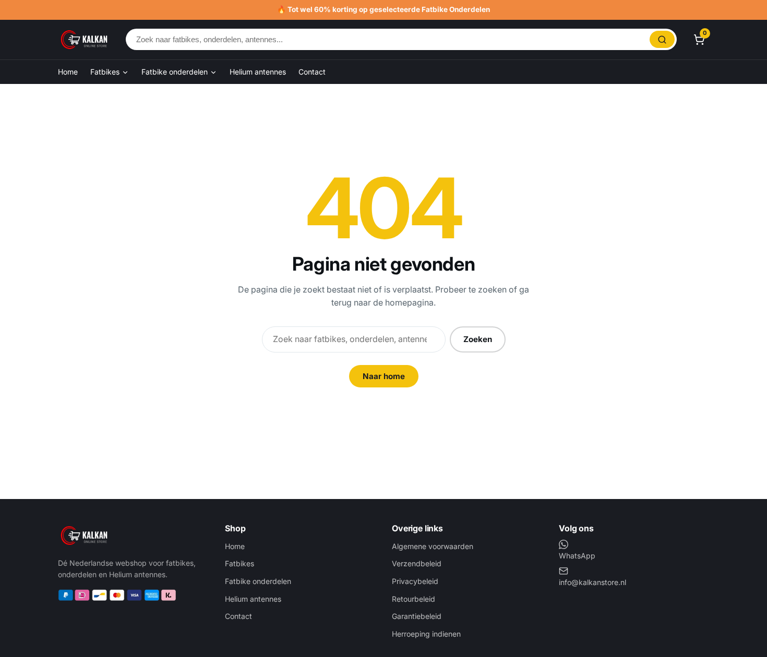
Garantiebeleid (416, 616)
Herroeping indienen (426, 633)
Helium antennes (258, 71)
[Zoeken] (662, 39)
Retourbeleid (413, 598)
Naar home (384, 376)
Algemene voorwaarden (432, 546)
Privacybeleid (415, 581)
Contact (312, 71)
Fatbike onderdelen (175, 71)
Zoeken (477, 339)
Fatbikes (106, 71)
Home (68, 71)
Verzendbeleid (416, 563)
